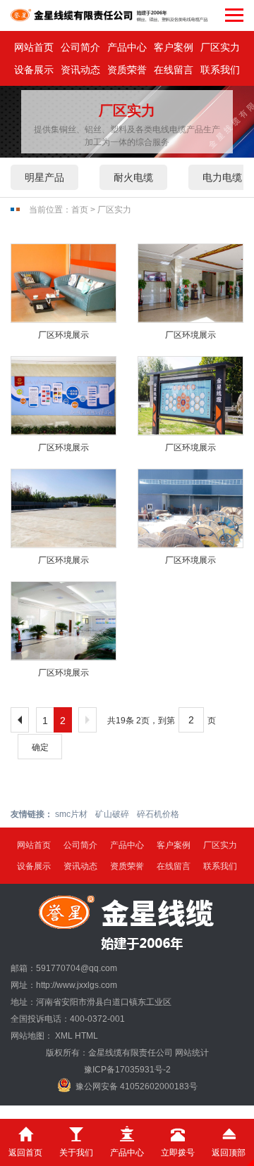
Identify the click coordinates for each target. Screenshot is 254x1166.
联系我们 (220, 69)
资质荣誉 (127, 69)
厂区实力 (220, 47)
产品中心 (127, 47)
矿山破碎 (112, 814)
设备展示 (34, 69)
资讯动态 (80, 69)
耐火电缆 (133, 177)
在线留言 (173, 69)
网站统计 (192, 1053)
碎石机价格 (158, 814)
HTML (86, 1036)
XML (64, 1036)
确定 (40, 747)
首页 (79, 210)
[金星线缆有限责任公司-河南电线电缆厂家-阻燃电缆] (110, 15)
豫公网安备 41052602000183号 (136, 1086)
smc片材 (71, 814)
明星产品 (44, 177)
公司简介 (80, 47)
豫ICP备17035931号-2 (127, 1070)
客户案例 (173, 47)
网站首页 (34, 47)
